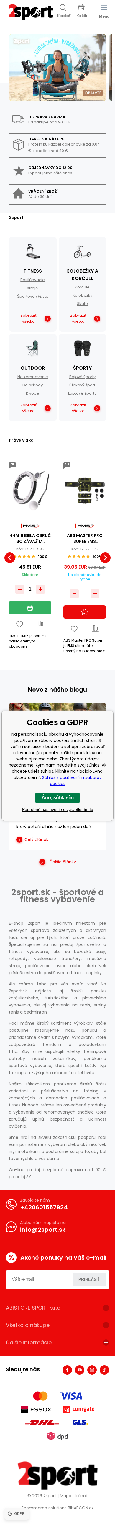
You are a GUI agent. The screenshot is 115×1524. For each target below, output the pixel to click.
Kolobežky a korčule (82, 275)
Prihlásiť (89, 1279)
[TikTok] (104, 1370)
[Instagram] (92, 1370)
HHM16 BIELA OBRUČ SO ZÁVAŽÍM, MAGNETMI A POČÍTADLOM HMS (30, 538)
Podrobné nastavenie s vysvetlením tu (57, 809)
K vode (32, 393)
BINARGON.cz (81, 1508)
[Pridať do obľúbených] (19, 624)
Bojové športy (82, 377)
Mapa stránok (74, 1496)
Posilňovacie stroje (32, 284)
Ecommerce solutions (44, 1508)
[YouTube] (79, 1370)
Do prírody (32, 385)
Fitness (33, 271)
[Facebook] (67, 1370)
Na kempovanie (32, 377)
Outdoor (33, 368)
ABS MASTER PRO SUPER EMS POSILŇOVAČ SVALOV (85, 538)
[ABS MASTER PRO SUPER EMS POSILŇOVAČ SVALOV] (84, 490)
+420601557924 (44, 1207)
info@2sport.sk (42, 1230)
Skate (82, 303)
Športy (82, 368)
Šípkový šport (82, 385)
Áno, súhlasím (58, 797)
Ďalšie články (63, 862)
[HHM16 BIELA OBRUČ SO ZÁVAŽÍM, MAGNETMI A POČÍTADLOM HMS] (30, 490)
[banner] (30, 12)
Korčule (82, 287)
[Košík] (81, 11)
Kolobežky (82, 295)
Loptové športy (82, 393)
